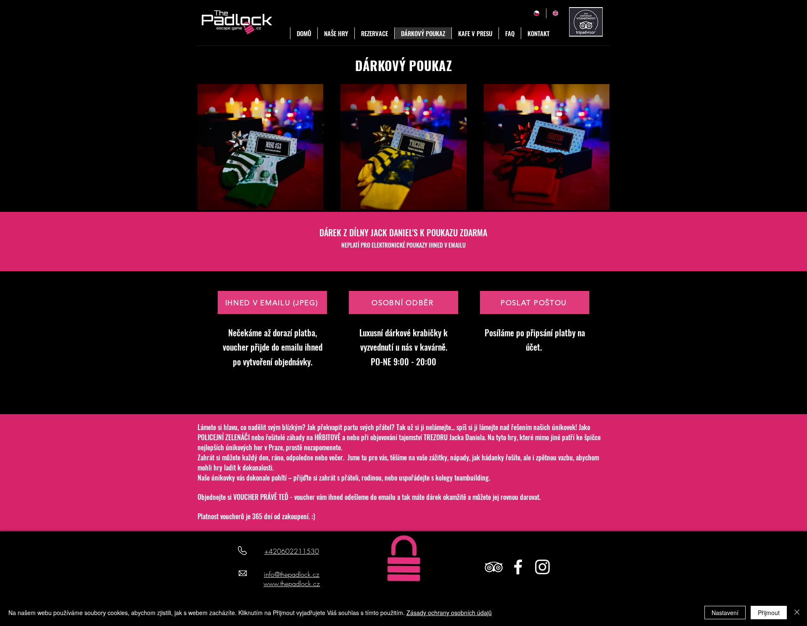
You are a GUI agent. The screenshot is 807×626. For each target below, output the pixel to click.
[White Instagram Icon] (542, 567)
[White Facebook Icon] (518, 567)
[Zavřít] (797, 612)
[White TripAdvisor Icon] (494, 567)
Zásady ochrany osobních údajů (449, 612)
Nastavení (725, 612)
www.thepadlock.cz (292, 583)
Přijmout (769, 612)
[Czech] (536, 13)
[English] (555, 13)
